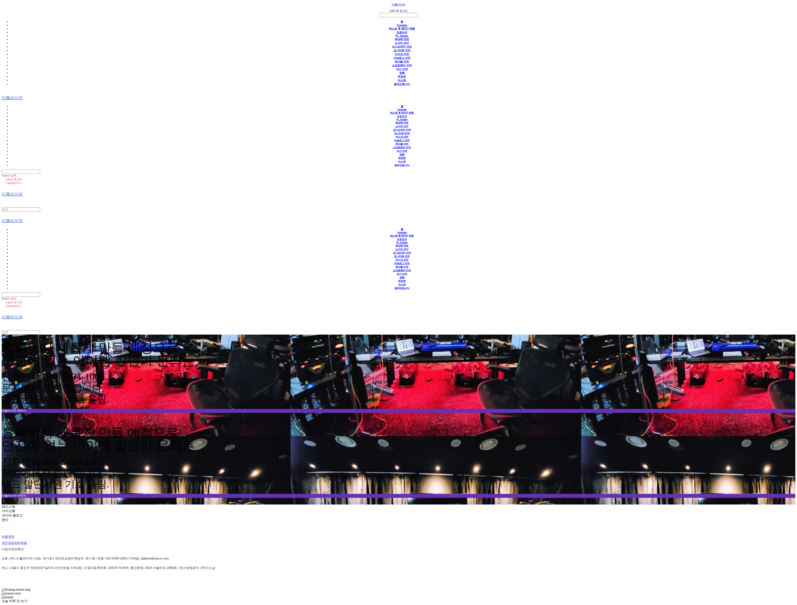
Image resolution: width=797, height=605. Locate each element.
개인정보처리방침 (14, 543)
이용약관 (8, 536)
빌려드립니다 (402, 84)
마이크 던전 (402, 54)
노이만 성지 (402, 42)
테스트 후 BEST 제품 (402, 28)
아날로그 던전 (402, 57)
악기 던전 (402, 69)
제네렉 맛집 (402, 39)
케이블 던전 (402, 61)
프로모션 (402, 32)
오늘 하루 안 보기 (14, 601)
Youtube (402, 25)
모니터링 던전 (402, 50)
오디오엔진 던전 (402, 46)
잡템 (402, 72)
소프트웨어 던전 (402, 65)
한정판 (402, 76)
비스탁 (402, 80)
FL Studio (402, 35)
